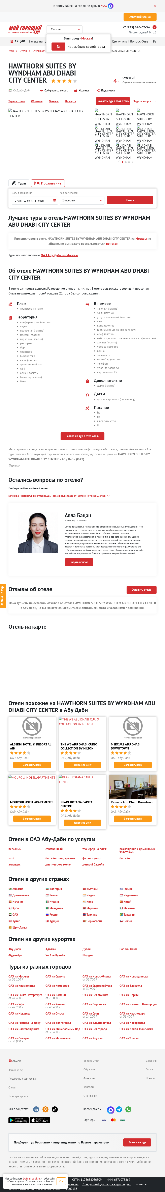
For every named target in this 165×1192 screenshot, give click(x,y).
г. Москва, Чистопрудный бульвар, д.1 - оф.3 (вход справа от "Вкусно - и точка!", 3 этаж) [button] (57, 496)
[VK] (36, 1109)
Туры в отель (16, 101)
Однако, (15, 465)
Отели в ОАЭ (40, 50)
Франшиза (89, 1078)
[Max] (110, 6)
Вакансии (151, 1060)
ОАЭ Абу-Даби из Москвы (59, 255)
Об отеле (36, 101)
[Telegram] (119, 1109)
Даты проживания (22, 192)
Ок (61, 1181)
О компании (90, 1095)
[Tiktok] (55, 1109)
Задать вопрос (142, 101)
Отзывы (54, 101)
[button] (54, 91)
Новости (150, 1078)
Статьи (149, 1069)
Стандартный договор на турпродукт (106, 1184)
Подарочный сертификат (22, 1078)
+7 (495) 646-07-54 (136, 27)
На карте (70, 101)
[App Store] (40, 1120)
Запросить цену (32, 765)
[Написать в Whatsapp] (128, 1109)
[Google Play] (18, 1120)
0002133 (71, 1189)
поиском (112, 244)
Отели (23, 50)
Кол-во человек (68, 192)
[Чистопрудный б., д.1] (156, 27)
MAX (104, 6)
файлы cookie (31, 1178)
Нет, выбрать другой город (86, 47)
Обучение (89, 1069)
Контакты (89, 1086)
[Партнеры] (115, 1120)
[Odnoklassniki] (45, 1109)
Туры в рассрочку (18, 1096)
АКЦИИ (16, 1060)
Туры (11, 50)
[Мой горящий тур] (25, 29)
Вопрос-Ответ (91, 1060)
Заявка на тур (15, 1070)
